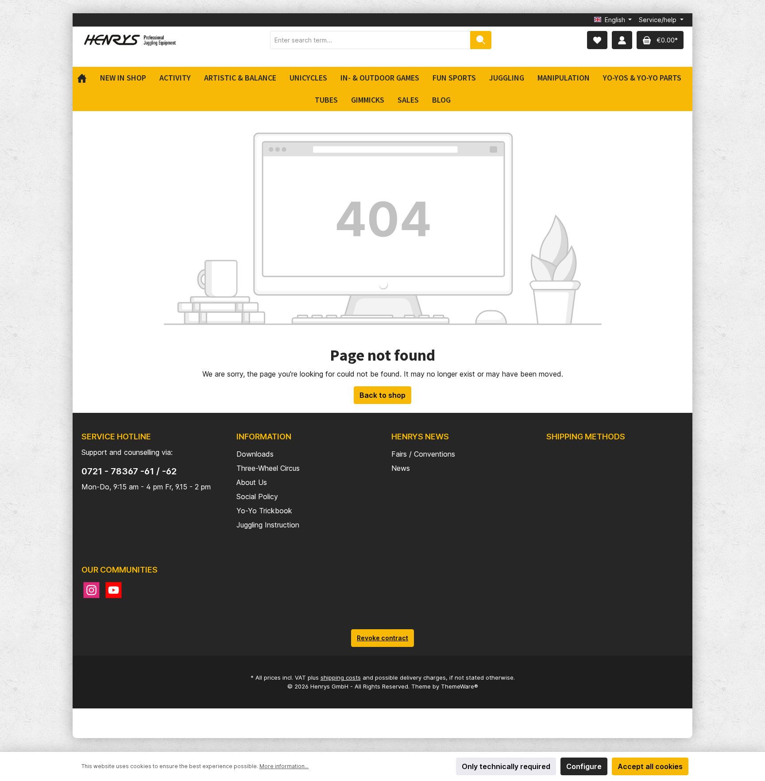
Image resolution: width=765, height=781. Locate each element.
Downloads (255, 454)
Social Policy (257, 496)
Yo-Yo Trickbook (264, 510)
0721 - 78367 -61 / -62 (129, 471)
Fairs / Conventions (423, 454)
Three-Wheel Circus (268, 468)
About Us (251, 482)
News (400, 468)
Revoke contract (382, 638)
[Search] (480, 40)
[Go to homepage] (130, 40)
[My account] (622, 40)
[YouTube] (114, 590)
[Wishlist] (597, 40)
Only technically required (506, 766)
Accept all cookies (650, 766)
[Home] (85, 78)
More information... (284, 766)
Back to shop (382, 395)
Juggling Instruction (267, 524)
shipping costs (341, 677)
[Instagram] (91, 590)
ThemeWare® (459, 686)
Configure (584, 766)
